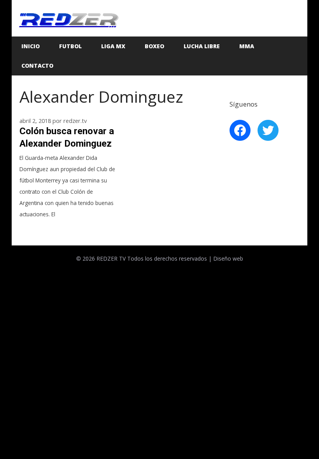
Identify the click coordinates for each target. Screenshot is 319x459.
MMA (246, 46)
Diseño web (228, 258)
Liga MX (113, 46)
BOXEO (154, 46)
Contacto (37, 65)
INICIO (30, 46)
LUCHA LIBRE (202, 46)
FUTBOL (70, 46)
